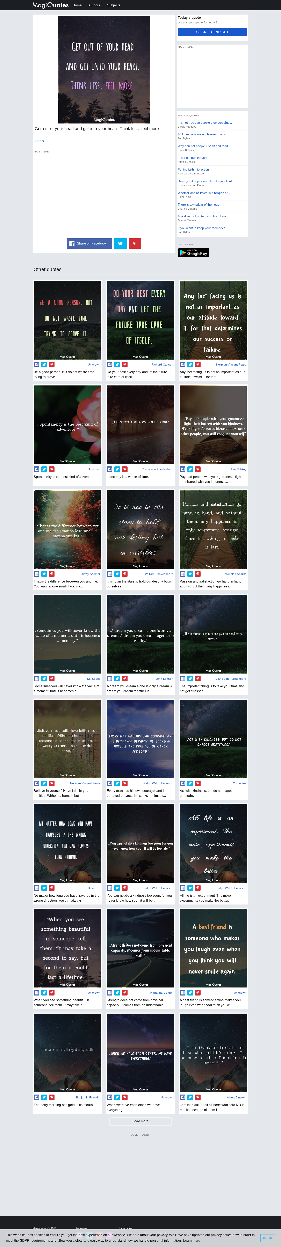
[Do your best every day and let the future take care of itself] (140, 320)
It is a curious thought (192, 157)
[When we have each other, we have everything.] (140, 1053)
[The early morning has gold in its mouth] (67, 1053)
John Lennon (164, 678)
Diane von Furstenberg (157, 469)
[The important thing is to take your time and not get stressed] (213, 634)
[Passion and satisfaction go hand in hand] (213, 529)
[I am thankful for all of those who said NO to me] (213, 1053)
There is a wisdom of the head (198, 204)
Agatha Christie (187, 161)
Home (77, 5)
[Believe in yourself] (67, 739)
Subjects (113, 5)
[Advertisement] (104, 194)
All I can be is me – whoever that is (202, 134)
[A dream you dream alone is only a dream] (140, 634)
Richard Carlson (162, 364)
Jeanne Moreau (187, 220)
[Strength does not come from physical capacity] (140, 948)
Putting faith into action (193, 169)
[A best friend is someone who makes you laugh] (213, 948)
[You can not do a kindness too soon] (140, 843)
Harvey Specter (89, 574)
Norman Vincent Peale (191, 173)
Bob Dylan (184, 138)
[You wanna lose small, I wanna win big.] (67, 529)
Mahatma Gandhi (161, 992)
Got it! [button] (267, 1238)
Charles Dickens (187, 208)
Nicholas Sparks (235, 574)
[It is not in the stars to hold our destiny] (140, 529)
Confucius (239, 783)
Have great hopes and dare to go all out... (206, 181)
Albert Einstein (236, 1097)
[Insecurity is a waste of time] (140, 424)
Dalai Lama (184, 197)
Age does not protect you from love (202, 216)
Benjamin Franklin (88, 1097)
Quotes (193, 252)
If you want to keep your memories (202, 228)
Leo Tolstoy (238, 469)
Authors (94, 5)
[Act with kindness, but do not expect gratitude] (213, 739)
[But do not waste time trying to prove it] (67, 320)
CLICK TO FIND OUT (212, 32)
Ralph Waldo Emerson (158, 783)
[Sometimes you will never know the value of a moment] (67, 634)
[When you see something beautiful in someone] (67, 948)
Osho (39, 141)
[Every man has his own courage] (140, 739)
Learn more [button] (191, 1240)
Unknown (94, 364)
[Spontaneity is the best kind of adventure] (67, 424)
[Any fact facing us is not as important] (213, 320)
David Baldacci (186, 150)
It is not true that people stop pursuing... (205, 122)
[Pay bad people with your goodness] (213, 424)
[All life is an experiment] (213, 843)
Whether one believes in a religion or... (204, 193)
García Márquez (187, 126)
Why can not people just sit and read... (204, 146)
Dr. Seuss (93, 678)
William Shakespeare (159, 574)
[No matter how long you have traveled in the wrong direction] (67, 843)
